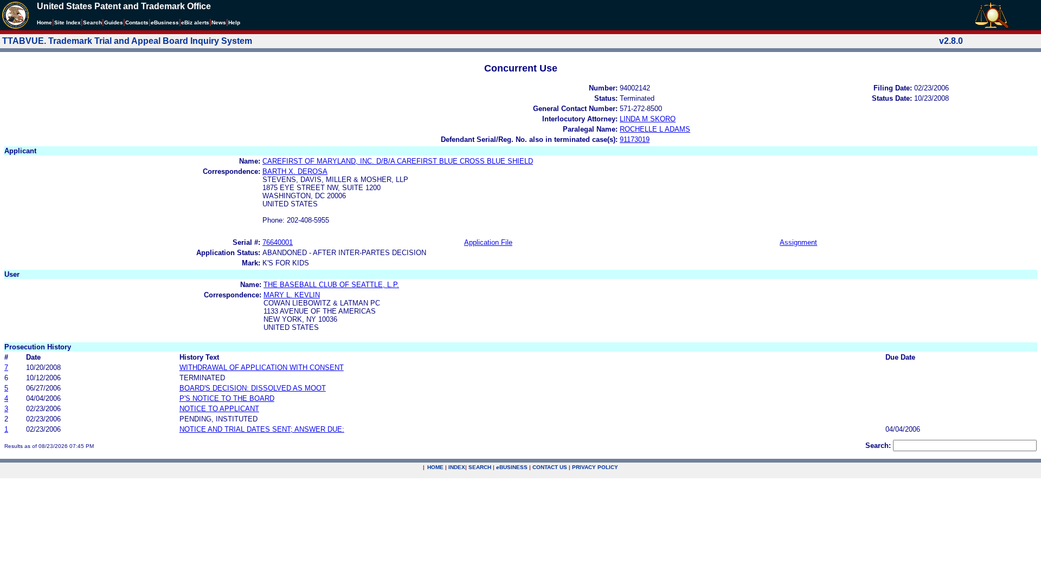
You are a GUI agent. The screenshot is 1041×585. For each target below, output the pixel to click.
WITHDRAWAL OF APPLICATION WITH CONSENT (261, 367)
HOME (435, 467)
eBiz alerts (195, 22)
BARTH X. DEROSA (294, 171)
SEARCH (479, 467)
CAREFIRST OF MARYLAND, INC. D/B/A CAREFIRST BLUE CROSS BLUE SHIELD (397, 161)
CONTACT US (549, 467)
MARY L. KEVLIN (292, 295)
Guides (113, 22)
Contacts (137, 22)
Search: (878, 445)
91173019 (635, 139)
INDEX (456, 467)
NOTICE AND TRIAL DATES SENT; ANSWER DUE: (261, 429)
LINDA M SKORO (648, 119)
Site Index (67, 22)
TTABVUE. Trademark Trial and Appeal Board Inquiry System (127, 41)
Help (234, 22)
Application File (488, 242)
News (218, 22)
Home (44, 22)
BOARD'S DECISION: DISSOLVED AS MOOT (252, 388)
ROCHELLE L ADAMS (655, 129)
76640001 (277, 242)
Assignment (798, 242)
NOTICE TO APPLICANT (219, 409)
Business (165, 22)
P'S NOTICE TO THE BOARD (226, 398)
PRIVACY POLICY (595, 467)
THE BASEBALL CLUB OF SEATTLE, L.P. (331, 285)
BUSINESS (512, 467)
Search (92, 22)
